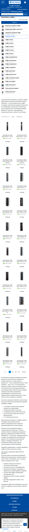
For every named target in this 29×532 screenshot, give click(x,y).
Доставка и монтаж (14, 504)
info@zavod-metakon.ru (22, 9)
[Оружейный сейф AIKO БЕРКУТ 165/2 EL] (7, 301)
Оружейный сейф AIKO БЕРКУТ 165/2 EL (7, 311)
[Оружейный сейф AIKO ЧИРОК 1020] (21, 202)
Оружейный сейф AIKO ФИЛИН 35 (21, 236)
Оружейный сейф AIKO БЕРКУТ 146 (21, 310)
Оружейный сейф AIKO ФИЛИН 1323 (22, 361)
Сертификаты (14, 498)
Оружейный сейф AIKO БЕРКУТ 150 (7, 361)
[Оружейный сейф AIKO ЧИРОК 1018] (21, 276)
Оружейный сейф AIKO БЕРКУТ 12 (21, 186)
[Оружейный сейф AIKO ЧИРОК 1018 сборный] (21, 151)
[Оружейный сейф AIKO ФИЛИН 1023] (7, 327)
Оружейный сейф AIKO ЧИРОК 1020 (22, 211)
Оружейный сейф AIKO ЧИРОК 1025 (7, 260)
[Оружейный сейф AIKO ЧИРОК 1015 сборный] (7, 151)
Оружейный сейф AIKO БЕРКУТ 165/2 (21, 135)
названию (19, 116)
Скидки (14, 501)
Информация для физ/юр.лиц (14, 495)
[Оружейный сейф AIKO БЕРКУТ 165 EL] (7, 126)
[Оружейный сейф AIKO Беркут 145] (7, 227)
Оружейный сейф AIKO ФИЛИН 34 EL (7, 211)
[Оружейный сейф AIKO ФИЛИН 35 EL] (7, 276)
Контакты (14, 510)
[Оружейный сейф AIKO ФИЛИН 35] (21, 227)
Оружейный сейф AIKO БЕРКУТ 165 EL (7, 135)
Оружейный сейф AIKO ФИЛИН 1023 (7, 336)
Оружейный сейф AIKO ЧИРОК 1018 (22, 285)
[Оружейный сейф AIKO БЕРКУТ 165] (7, 177)
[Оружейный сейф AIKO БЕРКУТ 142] (21, 251)
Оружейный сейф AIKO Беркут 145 (7, 236)
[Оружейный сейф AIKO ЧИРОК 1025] (7, 251)
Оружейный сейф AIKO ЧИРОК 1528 (22, 336)
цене (13, 116)
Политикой (5, 529)
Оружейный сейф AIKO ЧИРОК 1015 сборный (7, 161)
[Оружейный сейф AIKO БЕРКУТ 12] (21, 177)
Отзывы (14, 507)
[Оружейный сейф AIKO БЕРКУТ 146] (21, 301)
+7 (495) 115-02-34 (14, 5)
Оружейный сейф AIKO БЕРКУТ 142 (21, 260)
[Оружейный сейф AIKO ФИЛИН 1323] (21, 352)
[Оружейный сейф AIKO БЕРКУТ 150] (7, 352)
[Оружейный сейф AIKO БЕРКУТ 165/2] (21, 126)
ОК (25, 524)
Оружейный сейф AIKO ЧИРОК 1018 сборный (22, 161)
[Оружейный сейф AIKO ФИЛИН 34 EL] (7, 202)
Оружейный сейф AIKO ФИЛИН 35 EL (7, 285)
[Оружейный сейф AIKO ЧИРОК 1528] (21, 327)
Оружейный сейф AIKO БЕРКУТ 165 (7, 186)
